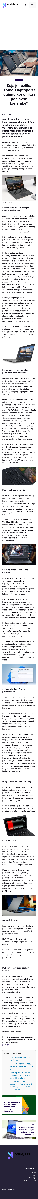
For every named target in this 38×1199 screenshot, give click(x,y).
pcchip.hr (6, 1045)
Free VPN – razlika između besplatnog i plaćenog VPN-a (21, 1066)
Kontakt (33, 1175)
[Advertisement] (19, 30)
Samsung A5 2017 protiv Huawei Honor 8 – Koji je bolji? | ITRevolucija (20, 1075)
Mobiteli (19, 79)
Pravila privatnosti (29, 1180)
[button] (26, 5)
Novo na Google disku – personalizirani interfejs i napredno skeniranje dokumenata (12, 1106)
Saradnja (32, 1178)
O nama (33, 1172)
